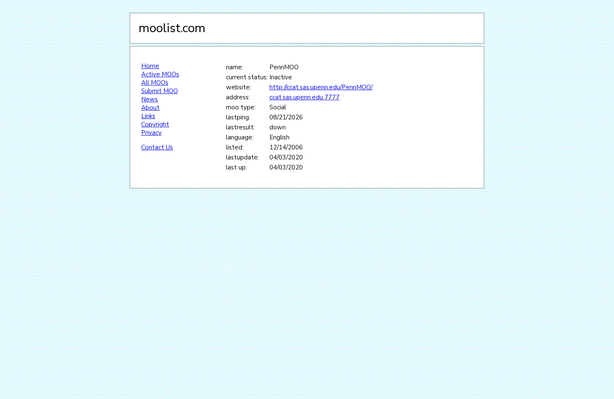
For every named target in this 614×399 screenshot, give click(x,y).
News (149, 99)
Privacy (151, 133)
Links (148, 116)
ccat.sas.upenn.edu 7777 (304, 97)
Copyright (155, 124)
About (150, 108)
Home (150, 66)
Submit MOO (159, 91)
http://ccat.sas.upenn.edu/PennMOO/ (321, 87)
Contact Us (157, 147)
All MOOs (154, 82)
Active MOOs (160, 74)
